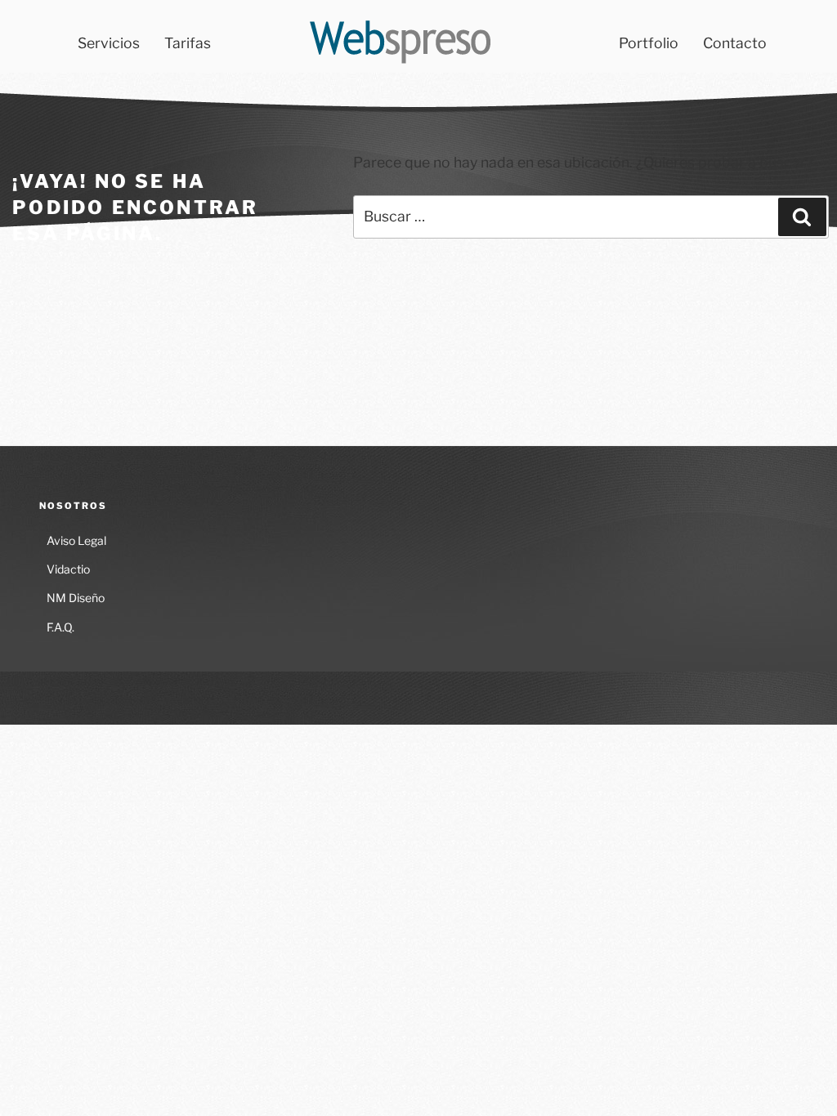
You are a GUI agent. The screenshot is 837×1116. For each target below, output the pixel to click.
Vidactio (68, 569)
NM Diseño (76, 598)
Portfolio (648, 42)
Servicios (109, 42)
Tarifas (187, 42)
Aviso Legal (76, 540)
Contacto (735, 42)
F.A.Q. (60, 627)
